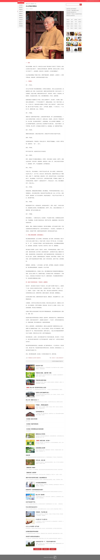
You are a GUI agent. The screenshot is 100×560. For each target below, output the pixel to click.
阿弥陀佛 (20, 25)
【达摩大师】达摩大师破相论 (71, 8)
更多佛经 (45, 549)
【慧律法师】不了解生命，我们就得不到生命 (74, 13)
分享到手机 (54, 361)
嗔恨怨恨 (68, 21)
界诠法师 (72, 36)
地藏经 (72, 21)
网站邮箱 (57, 361)
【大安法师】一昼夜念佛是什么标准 (72, 10)
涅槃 (76, 21)
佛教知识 (20, 15)
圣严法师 (68, 46)
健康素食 (75, 19)
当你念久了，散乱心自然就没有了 (58, 357)
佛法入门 (20, 21)
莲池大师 (72, 46)
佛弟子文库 (28, 3)
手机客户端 (61, 361)
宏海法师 (80, 41)
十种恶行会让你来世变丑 (70, 15)
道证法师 (80, 36)
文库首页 (20, 5)
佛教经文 (20, 13)
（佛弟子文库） (51, 557)
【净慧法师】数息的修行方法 (71, 12)
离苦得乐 (68, 19)
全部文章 (20, 19)
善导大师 (76, 36)
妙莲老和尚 (75, 41)
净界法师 (72, 41)
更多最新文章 (37, 549)
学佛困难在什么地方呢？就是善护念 (34, 357)
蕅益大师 (68, 41)
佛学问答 (20, 23)
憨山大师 (80, 46)
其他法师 (32, 3)
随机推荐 (20, 7)
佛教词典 (20, 17)
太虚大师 (68, 36)
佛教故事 (20, 9)
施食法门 (79, 19)
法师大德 (20, 11)
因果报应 (79, 21)
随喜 (72, 19)
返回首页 (52, 549)
